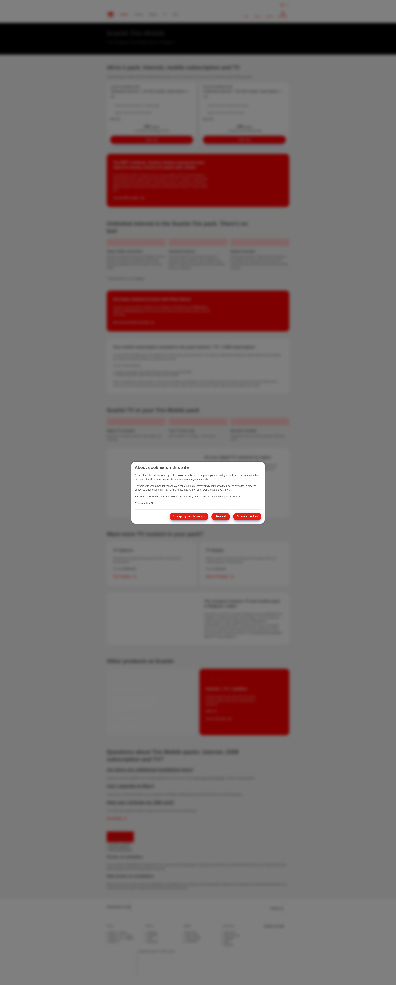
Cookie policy (142, 503)
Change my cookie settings (189, 516)
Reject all (220, 516)
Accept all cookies (247, 516)
